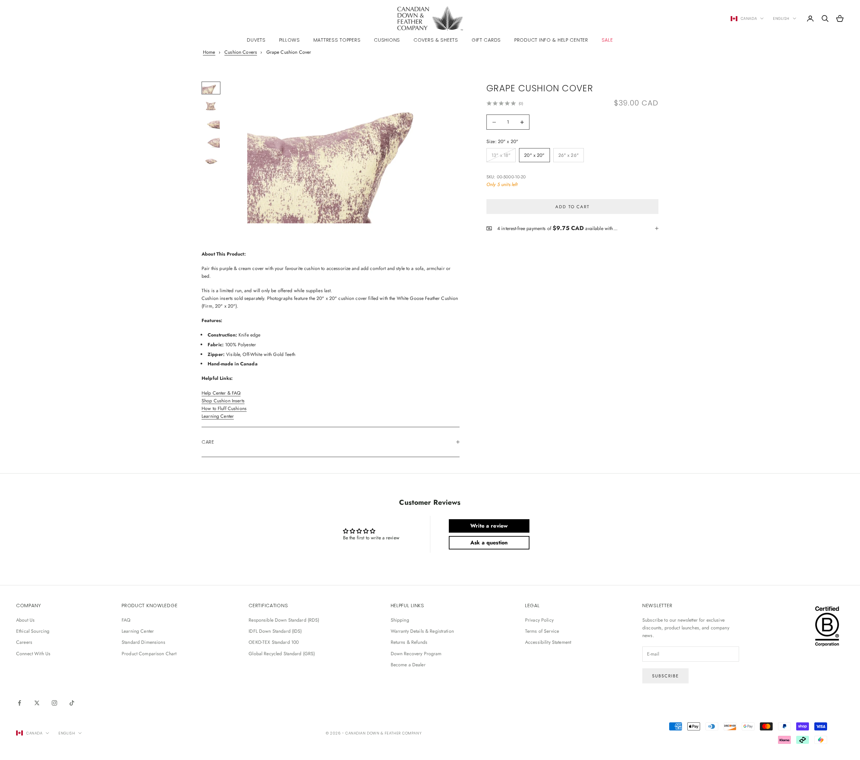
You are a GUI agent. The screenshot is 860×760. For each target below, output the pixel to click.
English (781, 18)
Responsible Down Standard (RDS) (284, 620)
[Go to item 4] (211, 142)
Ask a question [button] (489, 542)
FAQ (126, 620)
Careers (24, 642)
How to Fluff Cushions (224, 408)
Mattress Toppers (337, 40)
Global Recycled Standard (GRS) (282, 653)
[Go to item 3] (211, 124)
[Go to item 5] (211, 160)
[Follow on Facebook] (19, 703)
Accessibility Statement (548, 642)
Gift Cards (486, 40)
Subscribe (665, 676)
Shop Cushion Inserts (223, 400)
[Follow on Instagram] (54, 703)
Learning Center (218, 416)
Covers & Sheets (436, 40)
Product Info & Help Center (551, 40)
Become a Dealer (408, 664)
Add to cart (572, 207)
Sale (607, 40)
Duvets (256, 40)
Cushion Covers (240, 52)
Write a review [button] (489, 526)
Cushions (387, 40)
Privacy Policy (539, 620)
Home (209, 52)
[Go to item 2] (211, 106)
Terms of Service (542, 631)
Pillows (289, 40)
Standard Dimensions (143, 642)
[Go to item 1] (211, 88)
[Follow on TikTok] (72, 703)
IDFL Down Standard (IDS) (275, 631)
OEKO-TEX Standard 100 (274, 642)
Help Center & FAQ (221, 393)
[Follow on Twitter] (37, 703)
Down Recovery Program (416, 653)
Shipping (400, 620)
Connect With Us (33, 653)
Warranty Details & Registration (422, 631)
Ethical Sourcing (32, 631)
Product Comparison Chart (149, 653)
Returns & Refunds (409, 642)
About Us (25, 620)
